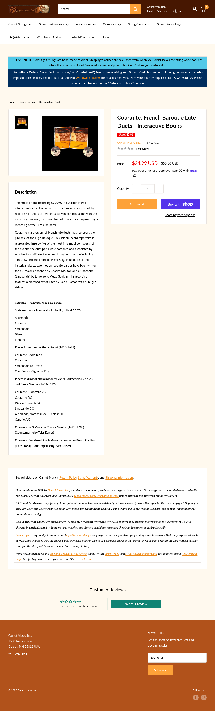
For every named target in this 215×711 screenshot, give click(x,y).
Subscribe (160, 670)
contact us (86, 559)
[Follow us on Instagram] (204, 697)
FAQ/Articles (16, 37)
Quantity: (123, 188)
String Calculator (138, 24)
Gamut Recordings (169, 24)
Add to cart (137, 204)
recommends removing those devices (96, 495)
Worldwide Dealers (49, 37)
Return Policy (67, 477)
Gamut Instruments (51, 24)
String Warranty (88, 477)
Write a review (136, 604)
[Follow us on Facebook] (196, 697)
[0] (203, 9)
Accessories (83, 24)
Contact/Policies (79, 37)
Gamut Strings (17, 24)
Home (106, 37)
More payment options (180, 215)
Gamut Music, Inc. (129, 142)
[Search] (135, 9)
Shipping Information (119, 477)
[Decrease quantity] (136, 188)
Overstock (109, 24)
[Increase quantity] (159, 188)
